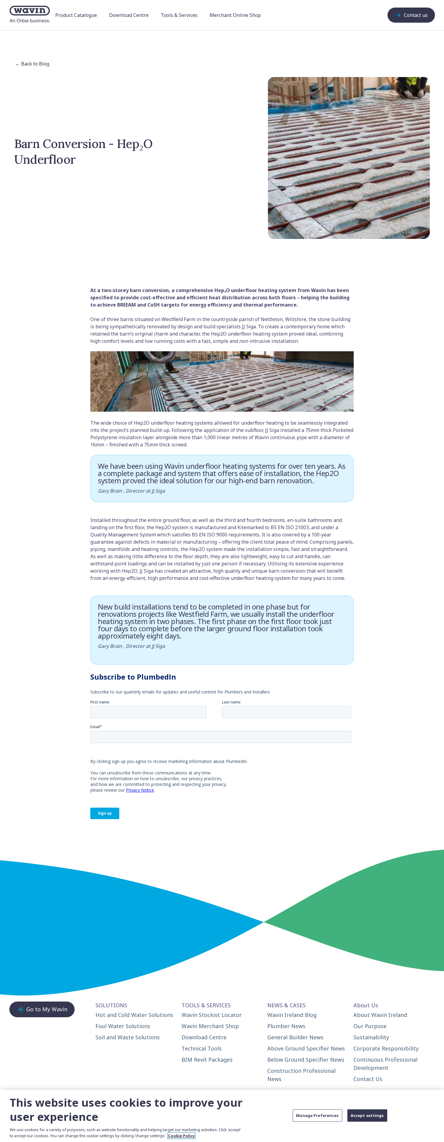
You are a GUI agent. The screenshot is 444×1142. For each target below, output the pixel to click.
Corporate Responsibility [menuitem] (386, 1048)
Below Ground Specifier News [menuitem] (305, 1059)
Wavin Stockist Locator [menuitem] (212, 1014)
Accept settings (367, 1115)
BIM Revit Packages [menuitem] (207, 1059)
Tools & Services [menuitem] (179, 15)
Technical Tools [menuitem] (202, 1048)
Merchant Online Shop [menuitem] (235, 15)
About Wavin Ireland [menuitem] (380, 1014)
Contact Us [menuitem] (367, 1078)
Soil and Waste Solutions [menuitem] (127, 1037)
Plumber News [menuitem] (286, 1026)
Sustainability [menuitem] (371, 1037)
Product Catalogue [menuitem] (76, 15)
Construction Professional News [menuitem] (301, 1074)
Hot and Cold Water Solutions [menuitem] (134, 1014)
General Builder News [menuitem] (295, 1037)
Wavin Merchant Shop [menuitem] (210, 1026)
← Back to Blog (32, 63)
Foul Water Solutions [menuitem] (122, 1026)
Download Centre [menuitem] (129, 15)
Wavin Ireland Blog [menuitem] (292, 1014)
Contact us (416, 15)
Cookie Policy (181, 1135)
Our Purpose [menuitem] (370, 1026)
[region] (222, 1116)
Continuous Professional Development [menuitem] (385, 1063)
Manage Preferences (317, 1115)
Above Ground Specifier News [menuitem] (306, 1048)
